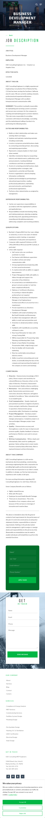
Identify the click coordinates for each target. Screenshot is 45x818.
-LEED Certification (12, 734)
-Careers (9, 694)
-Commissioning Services (14, 713)
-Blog (7, 687)
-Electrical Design (11, 737)
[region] (22, 799)
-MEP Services (10, 709)
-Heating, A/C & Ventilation (15, 730)
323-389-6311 (13, 769)
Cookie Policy (12, 795)
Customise (22, 808)
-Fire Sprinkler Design (13, 727)
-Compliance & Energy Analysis (16, 706)
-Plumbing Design (11, 719)
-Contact (9, 690)
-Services (9, 684)
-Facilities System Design (14, 716)
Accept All (22, 802)
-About (8, 680)
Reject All (22, 813)
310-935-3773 (13, 766)
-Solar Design (10, 740)
